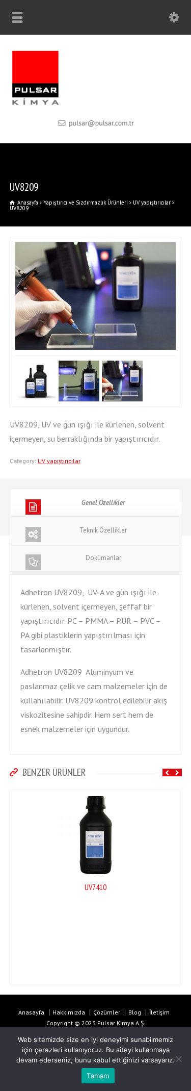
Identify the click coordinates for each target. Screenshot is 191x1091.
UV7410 (15, 887)
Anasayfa (31, 1012)
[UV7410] (15, 796)
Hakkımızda (68, 1012)
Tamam (98, 1076)
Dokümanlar (103, 557)
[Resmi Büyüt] (95, 244)
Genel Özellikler (103, 502)
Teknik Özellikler (103, 530)
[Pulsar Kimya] (95, 104)
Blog (134, 1012)
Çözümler (106, 1012)
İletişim (159, 1012)
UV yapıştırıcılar (59, 461)
